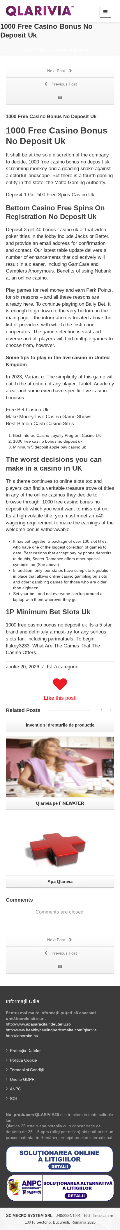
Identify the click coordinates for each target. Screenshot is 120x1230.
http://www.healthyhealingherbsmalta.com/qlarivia (51, 1030)
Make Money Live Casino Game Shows (48, 416)
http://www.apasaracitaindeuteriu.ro (38, 1024)
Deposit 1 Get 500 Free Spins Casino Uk (50, 194)
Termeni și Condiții (27, 1069)
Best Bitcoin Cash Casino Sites (40, 423)
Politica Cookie (23, 1060)
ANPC (15, 1089)
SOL (14, 1098)
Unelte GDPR (22, 1079)
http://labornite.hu (22, 1035)
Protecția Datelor (25, 1050)
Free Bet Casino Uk (27, 409)
